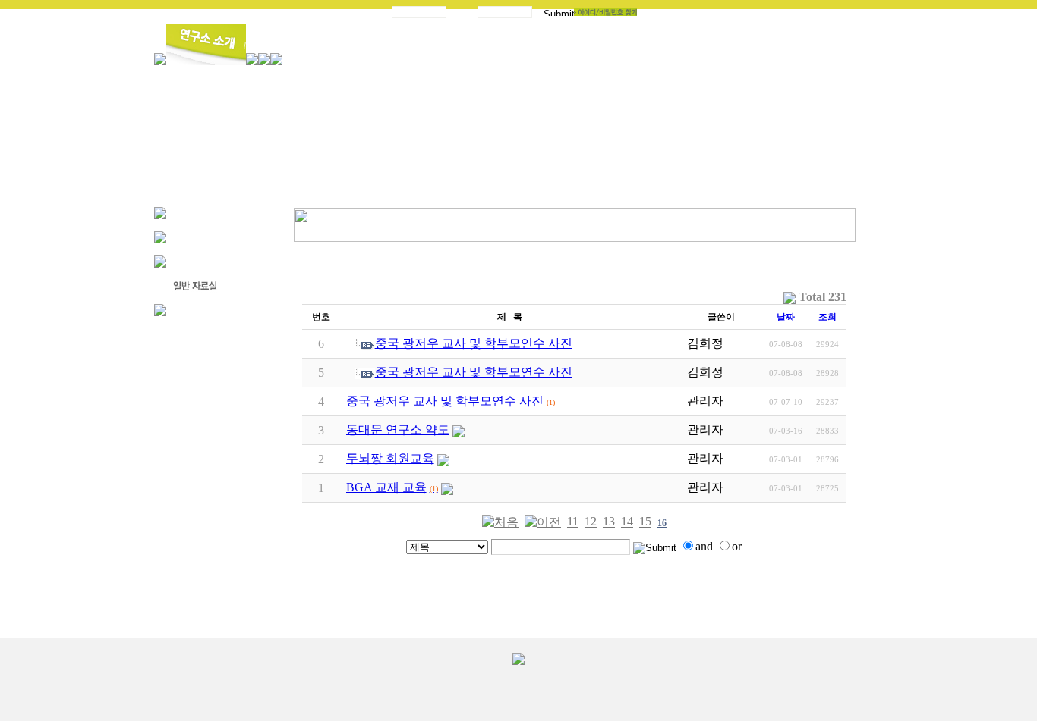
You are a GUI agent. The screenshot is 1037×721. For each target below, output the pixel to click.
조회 (827, 317)
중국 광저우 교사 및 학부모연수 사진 (473, 343)
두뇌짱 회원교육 (390, 458)
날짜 (786, 317)
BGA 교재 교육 (386, 487)
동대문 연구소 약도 (397, 429)
